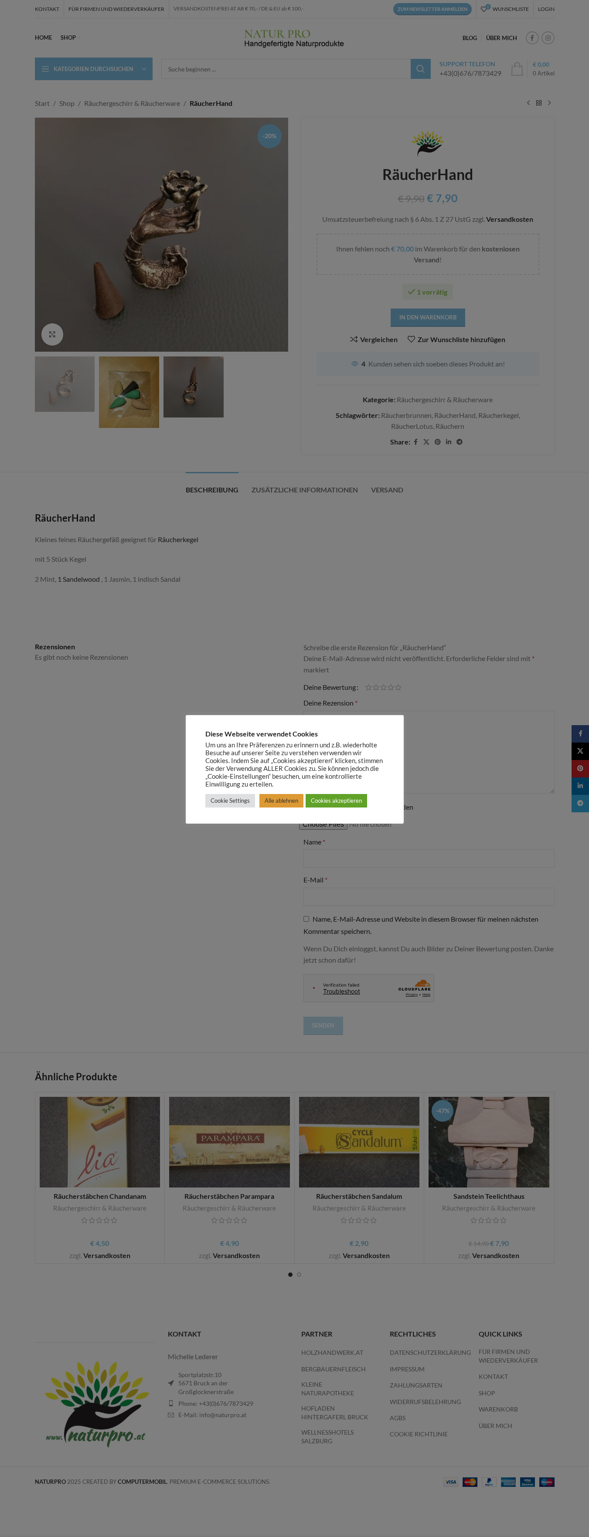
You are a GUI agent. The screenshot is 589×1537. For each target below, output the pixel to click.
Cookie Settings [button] (230, 800)
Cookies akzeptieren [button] (336, 800)
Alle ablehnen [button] (281, 800)
